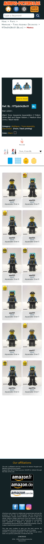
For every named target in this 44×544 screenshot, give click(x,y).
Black (10, 133)
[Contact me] (22, 507)
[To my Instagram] (28, 507)
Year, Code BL (25, 151)
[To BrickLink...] (33, 107)
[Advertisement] (22, 53)
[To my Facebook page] (15, 507)
